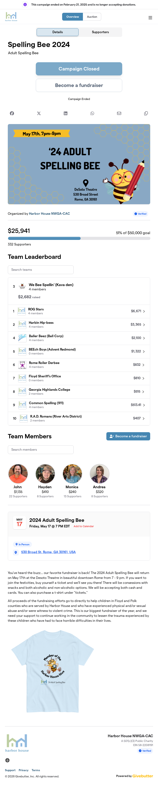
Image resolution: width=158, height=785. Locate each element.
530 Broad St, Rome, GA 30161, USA (48, 552)
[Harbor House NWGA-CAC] (11, 17)
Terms (36, 770)
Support (10, 770)
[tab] (57, 32)
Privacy (23, 770)
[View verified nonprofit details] (140, 214)
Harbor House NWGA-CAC (49, 213)
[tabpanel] (79, 380)
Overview (72, 16)
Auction (92, 16)
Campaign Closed (79, 69)
